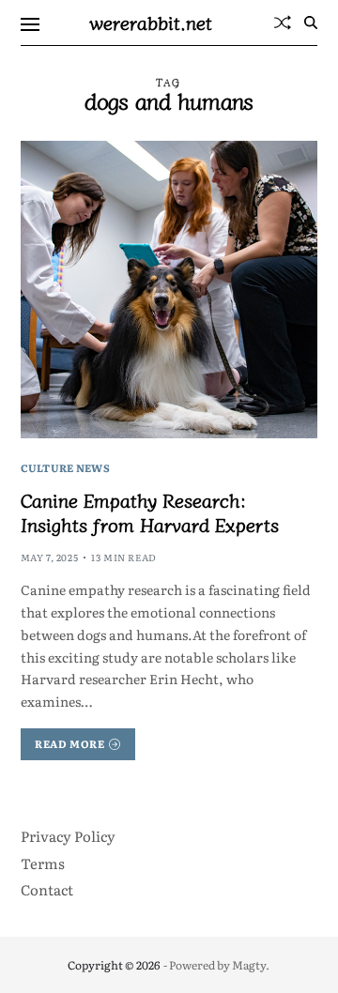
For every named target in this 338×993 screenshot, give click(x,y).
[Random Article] (282, 22)
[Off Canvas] (30, 24)
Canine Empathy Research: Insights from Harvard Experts (150, 512)
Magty (249, 964)
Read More (69, 743)
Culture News (65, 467)
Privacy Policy (68, 836)
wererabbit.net (150, 22)
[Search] (310, 22)
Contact (47, 889)
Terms (43, 863)
